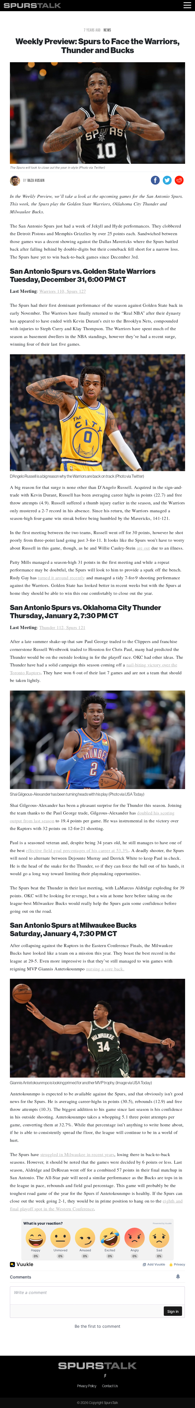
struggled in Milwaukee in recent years (77, 1154)
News (107, 30)
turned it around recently (61, 577)
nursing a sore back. (105, 969)
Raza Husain (33, 180)
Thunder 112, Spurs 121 (62, 627)
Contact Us (110, 1386)
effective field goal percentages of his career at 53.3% (77, 850)
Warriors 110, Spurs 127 (62, 291)
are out (143, 548)
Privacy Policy (86, 1386)
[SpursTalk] (32, 4)
